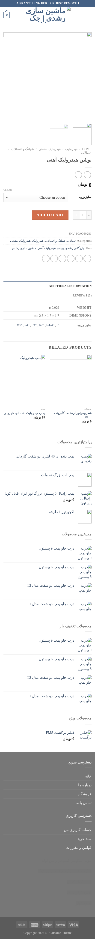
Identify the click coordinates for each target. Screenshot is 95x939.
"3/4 (26, 325)
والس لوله (49, 860)
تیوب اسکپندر (81, 860)
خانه (88, 776)
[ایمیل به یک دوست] (62, 258)
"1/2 (41, 325)
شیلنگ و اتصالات (22, 149)
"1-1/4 (50, 325)
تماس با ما (84, 803)
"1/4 (34, 325)
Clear (7, 189)
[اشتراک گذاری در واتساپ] (87, 258)
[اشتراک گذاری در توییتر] (70, 258)
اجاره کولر (65, 871)
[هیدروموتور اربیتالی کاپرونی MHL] (71, 380)
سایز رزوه (85, 197)
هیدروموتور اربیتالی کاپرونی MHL (73, 415)
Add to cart (50, 215)
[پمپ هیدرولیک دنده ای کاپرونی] (24, 380)
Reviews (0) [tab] (82, 295)
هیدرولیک (71, 149)
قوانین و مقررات (79, 847)
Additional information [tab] (70, 286)
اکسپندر (64, 860)
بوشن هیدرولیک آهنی (51, 248)
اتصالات (86, 153)
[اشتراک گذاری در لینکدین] (46, 258)
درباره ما (85, 785)
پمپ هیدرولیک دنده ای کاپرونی (24, 413)
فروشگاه (85, 794)
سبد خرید (84, 839)
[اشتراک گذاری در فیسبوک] (79, 258)
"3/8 (19, 325)
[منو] (89, 15)
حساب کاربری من (78, 830)
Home (87, 149)
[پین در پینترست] (54, 258)
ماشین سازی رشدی (24, 248)
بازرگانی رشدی (74, 248)
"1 (57, 325)
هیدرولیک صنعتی (50, 149)
